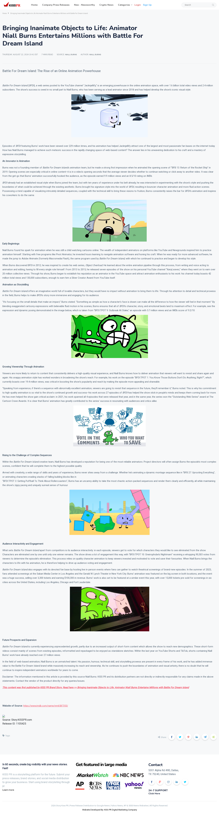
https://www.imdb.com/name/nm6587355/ (45, 705)
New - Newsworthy (84, 4)
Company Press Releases (55, 4)
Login (138, 4)
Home (34, 4)
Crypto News (106, 4)
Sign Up (147, 4)
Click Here (154, 793)
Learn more (8, 790)
